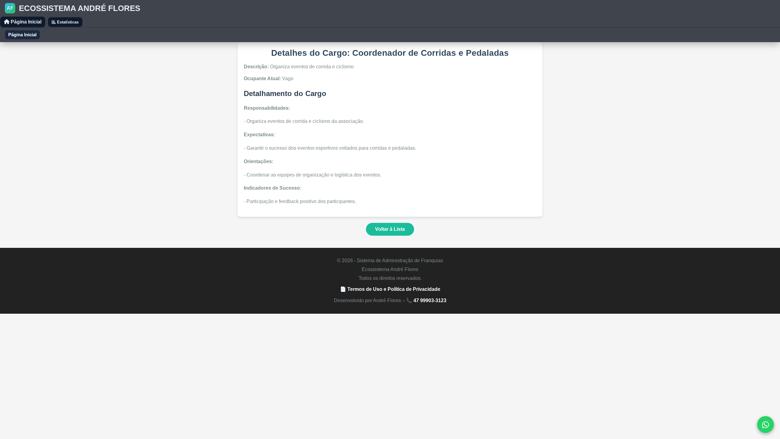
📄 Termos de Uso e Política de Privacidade (390, 289)
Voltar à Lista (390, 229)
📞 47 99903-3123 (426, 300)
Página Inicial (25, 21)
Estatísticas (67, 22)
